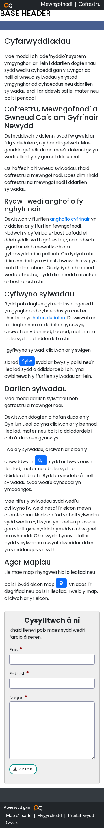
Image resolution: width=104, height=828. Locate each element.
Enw (13, 649)
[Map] (61, 583)
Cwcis (12, 822)
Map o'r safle (18, 815)
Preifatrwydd (81, 815)
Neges (16, 697)
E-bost (17, 673)
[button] (27, 361)
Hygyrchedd (50, 815)
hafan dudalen (48, 317)
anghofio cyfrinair (70, 219)
